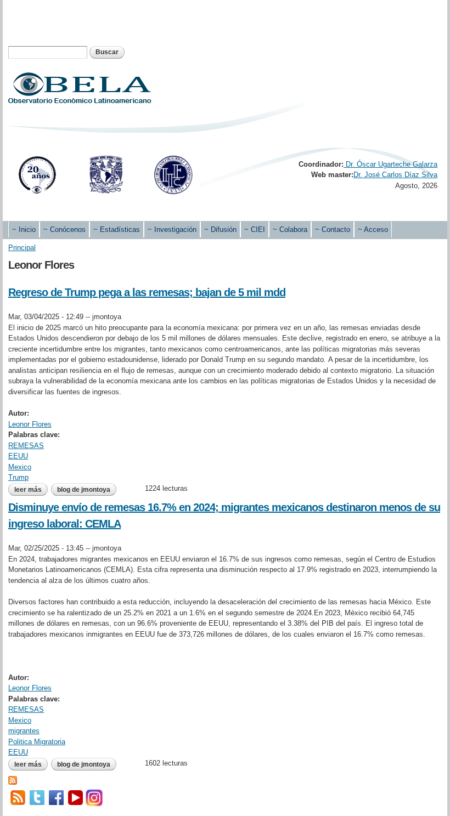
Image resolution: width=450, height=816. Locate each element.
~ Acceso (373, 229)
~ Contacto (332, 229)
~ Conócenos (64, 229)
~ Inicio (24, 229)
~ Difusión (220, 229)
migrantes (24, 731)
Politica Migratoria (36, 742)
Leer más (31, 490)
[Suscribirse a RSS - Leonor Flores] (12, 779)
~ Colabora (290, 229)
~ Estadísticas (116, 229)
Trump (18, 477)
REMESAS (26, 445)
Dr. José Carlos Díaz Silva (395, 175)
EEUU (18, 456)
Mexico (19, 467)
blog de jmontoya (83, 490)
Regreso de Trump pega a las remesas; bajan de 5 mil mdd (146, 292)
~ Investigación (172, 229)
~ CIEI (254, 229)
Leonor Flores (30, 424)
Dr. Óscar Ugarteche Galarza (390, 164)
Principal (22, 247)
